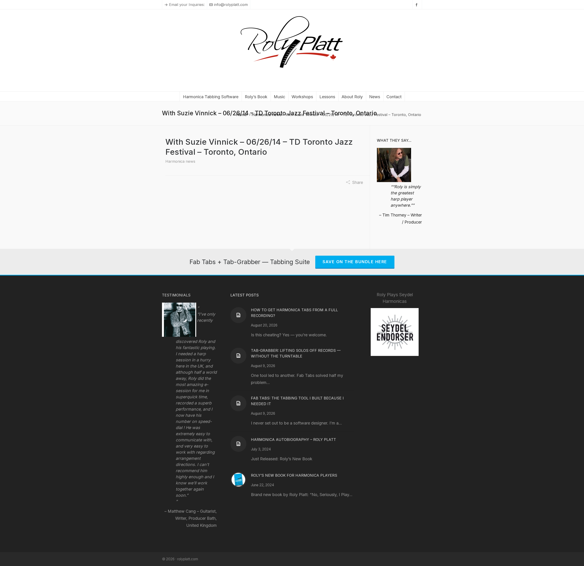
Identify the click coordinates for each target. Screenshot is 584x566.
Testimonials (176, 295)
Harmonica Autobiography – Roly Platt (293, 439)
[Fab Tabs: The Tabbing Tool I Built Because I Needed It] (238, 403)
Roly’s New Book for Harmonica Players (294, 475)
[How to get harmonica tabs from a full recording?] (238, 315)
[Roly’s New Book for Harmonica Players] (238, 480)
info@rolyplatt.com (231, 4)
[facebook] (417, 5)
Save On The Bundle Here (355, 261)
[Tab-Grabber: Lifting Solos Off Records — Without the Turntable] (238, 356)
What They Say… (394, 140)
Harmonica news (267, 114)
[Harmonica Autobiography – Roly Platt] (238, 444)
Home (241, 114)
